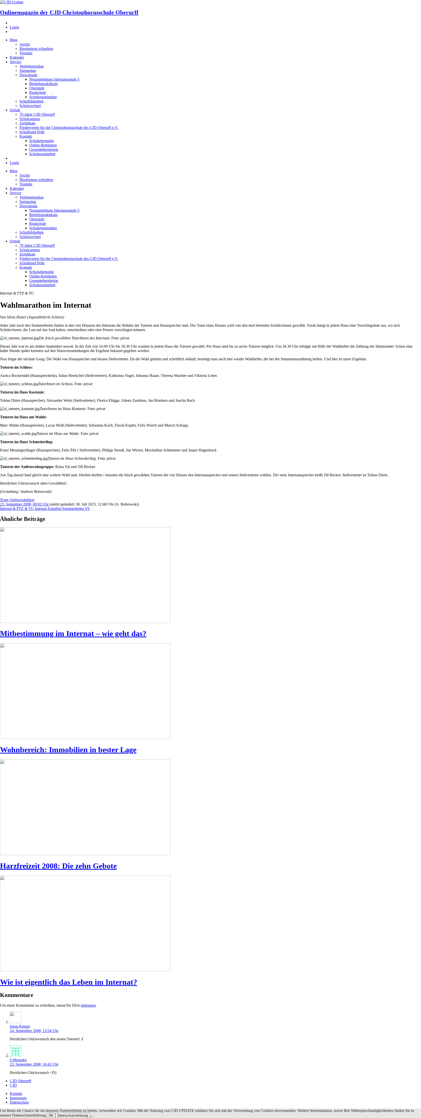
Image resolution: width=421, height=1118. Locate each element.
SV (87, 508)
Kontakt (25, 136)
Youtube (25, 53)
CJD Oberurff (20, 1081)
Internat (41, 508)
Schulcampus (29, 119)
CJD (13, 1085)
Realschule (37, 92)
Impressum (18, 1098)
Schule (15, 110)
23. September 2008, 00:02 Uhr (25, 504)
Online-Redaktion (43, 145)
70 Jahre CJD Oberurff (37, 114)
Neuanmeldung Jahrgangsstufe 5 (54, 79)
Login (14, 27)
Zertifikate (27, 123)
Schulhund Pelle (32, 132)
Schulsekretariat (41, 141)
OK (51, 1115)
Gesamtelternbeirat (43, 149)
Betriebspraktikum (43, 84)
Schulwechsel (30, 106)
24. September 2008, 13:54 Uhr (34, 1031)
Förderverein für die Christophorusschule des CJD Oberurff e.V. (68, 127)
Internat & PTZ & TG (17, 508)
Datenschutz (19, 1102)
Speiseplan (27, 70)
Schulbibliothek (31, 101)
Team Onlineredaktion (17, 500)
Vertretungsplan (31, 66)
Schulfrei (55, 508)
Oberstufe (36, 88)
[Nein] (92, 1116)
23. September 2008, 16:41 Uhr (34, 1064)
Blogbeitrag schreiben (36, 49)
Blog (13, 40)
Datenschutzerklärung (72, 1115)
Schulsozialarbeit (42, 154)
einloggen (88, 1005)
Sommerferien (73, 508)
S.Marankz (18, 1060)
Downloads (28, 75)
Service (15, 62)
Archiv (24, 44)
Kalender (17, 57)
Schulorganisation (43, 97)
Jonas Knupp (20, 1026)
